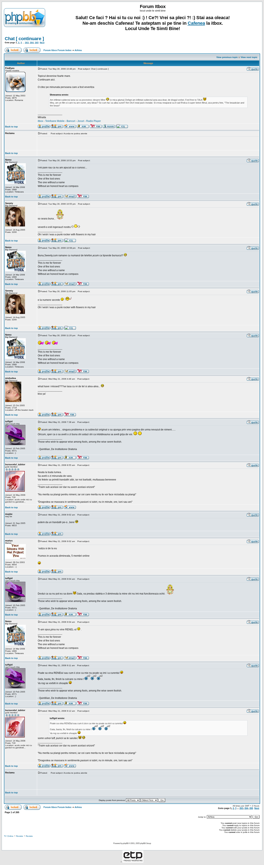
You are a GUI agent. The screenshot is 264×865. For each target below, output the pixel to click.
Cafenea (196, 23)
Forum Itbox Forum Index (57, 50)
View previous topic (227, 57)
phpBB (125, 843)
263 (27, 42)
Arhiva (78, 50)
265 (37, 42)
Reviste (19, 836)
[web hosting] (133, 861)
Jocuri (80, 121)
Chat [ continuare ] (24, 38)
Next (42, 42)
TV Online (8, 836)
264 (32, 42)
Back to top (11, 126)
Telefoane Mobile (55, 121)
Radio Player (93, 121)
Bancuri (71, 121)
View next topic (249, 57)
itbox (40, 121)
